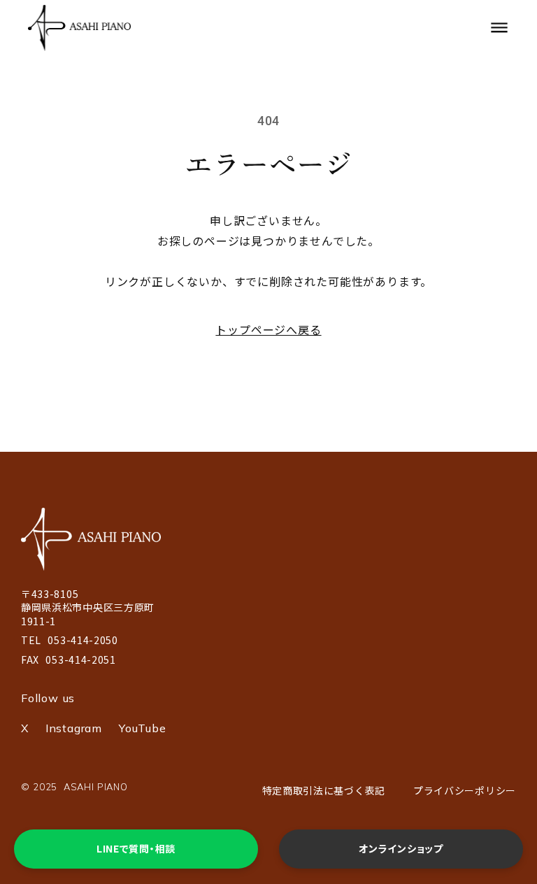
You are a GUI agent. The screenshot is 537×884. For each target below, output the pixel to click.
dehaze (499, 28)
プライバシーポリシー (464, 790)
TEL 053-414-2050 (69, 640)
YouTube (142, 728)
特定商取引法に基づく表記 (323, 790)
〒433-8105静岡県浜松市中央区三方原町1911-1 (88, 607)
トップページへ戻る (268, 329)
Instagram (73, 728)
